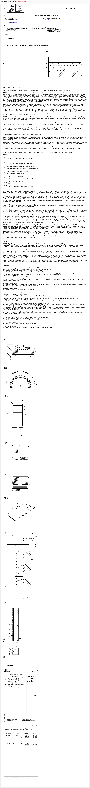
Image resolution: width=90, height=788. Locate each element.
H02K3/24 (47, 19)
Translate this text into (5, 1)
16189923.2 (14, 22)
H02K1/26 (68, 19)
